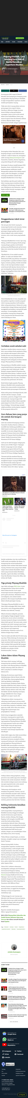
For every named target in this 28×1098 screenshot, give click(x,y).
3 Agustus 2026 (12, 206)
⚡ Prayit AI (22, 1094)
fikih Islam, (17, 586)
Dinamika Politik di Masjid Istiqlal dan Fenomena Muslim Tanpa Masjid (17, 1015)
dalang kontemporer (16, 158)
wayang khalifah (21, 929)
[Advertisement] (14, 938)
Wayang (13, 929)
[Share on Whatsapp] (5, 91)
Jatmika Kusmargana (12, 68)
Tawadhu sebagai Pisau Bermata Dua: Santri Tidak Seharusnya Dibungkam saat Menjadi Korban (17, 210)
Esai (2, 41)
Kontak (3, 1075)
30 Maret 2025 (11, 1018)
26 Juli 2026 (12, 213)
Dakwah (6, 927)
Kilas (26, 41)
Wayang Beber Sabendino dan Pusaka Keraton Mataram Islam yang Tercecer (13, 917)
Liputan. (7, 921)
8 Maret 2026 (11, 1001)
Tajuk (13, 41)
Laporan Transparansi (20, 1075)
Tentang (3, 1069)
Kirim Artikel (20, 38)
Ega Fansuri (19, 924)
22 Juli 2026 (11, 993)
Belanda (3, 875)
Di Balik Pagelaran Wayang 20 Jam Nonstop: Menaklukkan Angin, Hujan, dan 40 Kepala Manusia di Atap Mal (17, 998)
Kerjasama (18, 1069)
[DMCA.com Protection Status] (10, 1064)
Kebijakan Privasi (19, 1073)
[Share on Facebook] (23, 91)
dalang (11, 927)
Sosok (11, 84)
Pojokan (20, 41)
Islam (16, 927)
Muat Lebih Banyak (14, 1021)
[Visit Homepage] (5, 38)
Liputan (8, 41)
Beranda (2, 84)
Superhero (21, 927)
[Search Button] (26, 38)
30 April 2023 (22, 68)
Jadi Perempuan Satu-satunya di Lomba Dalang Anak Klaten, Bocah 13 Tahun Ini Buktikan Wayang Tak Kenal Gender (17, 989)
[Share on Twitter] (14, 91)
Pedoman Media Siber (21, 1071)
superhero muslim (6, 929)
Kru (2, 1071)
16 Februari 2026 (12, 1011)
